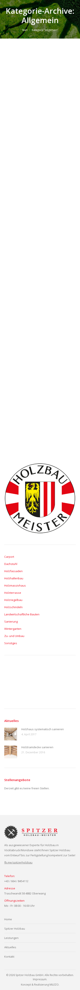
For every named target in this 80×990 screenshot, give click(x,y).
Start (25, 30)
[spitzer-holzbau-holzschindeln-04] (62, 674)
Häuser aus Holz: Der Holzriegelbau (29, 365)
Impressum (40, 979)
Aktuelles (10, 947)
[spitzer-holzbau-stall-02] (12, 674)
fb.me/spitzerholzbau (18, 862)
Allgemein (16, 115)
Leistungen (11, 938)
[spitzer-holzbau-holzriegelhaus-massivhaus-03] (45, 690)
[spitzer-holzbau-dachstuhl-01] (62, 690)
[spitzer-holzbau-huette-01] (29, 674)
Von (31, 115)
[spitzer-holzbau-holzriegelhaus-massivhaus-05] (12, 690)
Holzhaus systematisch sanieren (40, 108)
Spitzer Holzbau (14, 928)
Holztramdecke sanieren (32, 241)
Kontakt (9, 956)
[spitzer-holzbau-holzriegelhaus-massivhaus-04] (29, 690)
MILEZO (54, 984)
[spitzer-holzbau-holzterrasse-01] (45, 674)
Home (8, 919)
